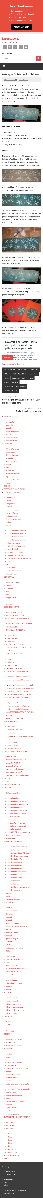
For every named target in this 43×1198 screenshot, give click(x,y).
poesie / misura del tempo (17, 874)
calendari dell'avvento (16, 546)
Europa (8, 585)
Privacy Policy (10, 1171)
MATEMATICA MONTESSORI (17, 697)
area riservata (8, 1180)
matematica (10, 470)
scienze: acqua (11, 998)
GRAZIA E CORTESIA (14, 668)
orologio (9, 935)
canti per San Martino (14, 959)
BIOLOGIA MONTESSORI (15, 630)
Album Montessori (13, 449)
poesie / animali (13, 850)
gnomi (8, 1071)
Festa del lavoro (12, 513)
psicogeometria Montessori (18, 709)
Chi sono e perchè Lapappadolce (15, 1190)
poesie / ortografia (14, 877)
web (5, 1158)
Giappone (9, 588)
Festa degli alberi (12, 510)
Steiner (8, 989)
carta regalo (9, 364)
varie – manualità (12, 1114)
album (6, 1185)
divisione (9, 914)
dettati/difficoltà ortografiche (19, 832)
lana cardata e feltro (13, 1074)
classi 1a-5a (11, 1149)
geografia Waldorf (13, 763)
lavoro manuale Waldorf (15, 769)
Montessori (10, 986)
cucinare (10, 726)
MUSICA (7, 951)
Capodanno (10, 497)
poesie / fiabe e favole (16, 859)
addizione (9, 907)
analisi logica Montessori (18, 691)
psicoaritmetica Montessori (18, 706)
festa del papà (11, 516)
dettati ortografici (13, 793)
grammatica (10, 838)
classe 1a (10, 1134)
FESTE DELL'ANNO (19, 374)
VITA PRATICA (11, 721)
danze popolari (11, 965)
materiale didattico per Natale (19, 558)
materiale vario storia (14, 1045)
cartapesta (11, 1065)
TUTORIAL (8, 1048)
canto (8, 962)
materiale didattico (13, 473)
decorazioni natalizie (15, 552)
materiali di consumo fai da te (17, 1084)
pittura (6, 382)
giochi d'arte (33, 374)
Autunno (9, 1021)
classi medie (12, 1152)
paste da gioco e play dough (18, 1089)
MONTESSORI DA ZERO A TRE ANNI (20, 712)
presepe (10, 561)
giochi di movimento (14, 612)
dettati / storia (13, 820)
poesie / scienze (13, 881)
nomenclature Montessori (16, 480)
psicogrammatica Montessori (18, 680)
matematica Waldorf (14, 772)
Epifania (9, 506)
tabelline (9, 945)
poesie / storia (13, 884)
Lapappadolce (10, 38)
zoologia (10, 641)
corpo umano (12, 638)
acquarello (10, 422)
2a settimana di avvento (16, 533)
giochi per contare (13, 923)
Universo (9, 604)
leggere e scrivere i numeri (16, 926)
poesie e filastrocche (14, 841)
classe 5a (10, 1146)
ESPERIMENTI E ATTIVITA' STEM (18, 647)
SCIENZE (7, 992)
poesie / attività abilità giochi (18, 853)
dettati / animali (13, 798)
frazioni (9, 917)
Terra (8, 601)
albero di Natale (13, 543)
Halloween (10, 522)
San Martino (10, 567)
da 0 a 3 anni (22, 369)
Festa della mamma (13, 519)
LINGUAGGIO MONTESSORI (17, 671)
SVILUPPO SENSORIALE (15, 718)
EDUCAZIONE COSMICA (15, 644)
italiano (8, 467)
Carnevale (10, 500)
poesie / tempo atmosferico (18, 887)
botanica (10, 635)
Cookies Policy (11, 1174)
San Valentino (11, 574)
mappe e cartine (12, 597)
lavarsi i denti (12, 745)
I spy (9, 659)
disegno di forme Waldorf (16, 760)
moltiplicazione (12, 932)
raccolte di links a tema (15, 1101)
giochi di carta (11, 461)
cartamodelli (10, 452)
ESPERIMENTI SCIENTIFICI (14, 489)
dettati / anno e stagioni (16, 801)
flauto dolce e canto (13, 971)
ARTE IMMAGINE (9, 369)
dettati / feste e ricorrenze (17, 804)
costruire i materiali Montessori (18, 1068)
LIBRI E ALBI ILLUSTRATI (13, 784)
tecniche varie (11, 440)
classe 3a (10, 1140)
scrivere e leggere (13, 899)
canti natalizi (11, 956)
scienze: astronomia (13, 1004)
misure (8, 929)
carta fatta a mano (14, 1062)
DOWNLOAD (9, 443)
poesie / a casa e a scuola (17, 847)
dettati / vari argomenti (16, 826)
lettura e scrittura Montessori (18, 677)
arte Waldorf (11, 756)
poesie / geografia (14, 862)
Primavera (10, 1031)
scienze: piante (11, 1013)
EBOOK (7, 486)
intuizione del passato (14, 1039)
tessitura (9, 1111)
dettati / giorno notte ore (17, 810)
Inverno (6, 378)
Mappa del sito (9, 1193)
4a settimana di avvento (16, 540)
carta (8, 1057)
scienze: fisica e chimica (15, 1010)
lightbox (10, 662)
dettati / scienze (13, 816)
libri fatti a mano (12, 1077)
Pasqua (8, 564)
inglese (8, 464)
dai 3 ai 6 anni (34, 369)
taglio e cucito (11, 1107)
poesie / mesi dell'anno (16, 871)
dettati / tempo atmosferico (18, 823)
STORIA (9, 715)
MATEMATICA (9, 902)
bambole (9, 1054)
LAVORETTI (8, 781)
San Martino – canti (13, 571)
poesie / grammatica (15, 865)
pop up (8, 1098)
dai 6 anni (7, 374)
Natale (30, 378)
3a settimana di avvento (16, 537)
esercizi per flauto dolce (15, 968)
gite (7, 591)
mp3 (7, 476)
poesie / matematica (15, 868)
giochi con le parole (13, 835)
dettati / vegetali (14, 829)
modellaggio (10, 428)
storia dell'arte (11, 437)
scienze (9, 483)
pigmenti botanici (12, 431)
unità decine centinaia (14, 948)
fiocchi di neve (19, 364)
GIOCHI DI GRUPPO (11, 607)
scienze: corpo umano (14, 1007)
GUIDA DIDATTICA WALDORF (15, 751)
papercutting (11, 1092)
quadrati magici (12, 938)
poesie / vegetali (14, 890)
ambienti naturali (12, 582)
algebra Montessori (15, 703)
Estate (8, 1024)
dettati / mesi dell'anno (16, 813)
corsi (5, 1182)
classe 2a (10, 1137)
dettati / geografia (14, 807)
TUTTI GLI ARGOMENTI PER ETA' (15, 386)
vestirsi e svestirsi (14, 748)
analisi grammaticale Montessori (22, 688)
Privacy (6, 1167)
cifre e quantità (12, 911)
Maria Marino (23, 80)
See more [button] (7, 357)
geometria (10, 920)
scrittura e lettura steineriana (17, 775)
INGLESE (7, 778)
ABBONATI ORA (21, 27)
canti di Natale (13, 549)
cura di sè (11, 733)
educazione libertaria (14, 983)
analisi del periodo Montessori (21, 685)
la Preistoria (10, 1042)
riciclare (9, 1104)
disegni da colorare (13, 455)
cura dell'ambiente (14, 729)
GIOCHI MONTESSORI (14, 654)
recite (8, 896)
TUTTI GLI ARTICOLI (10, 391)
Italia (7, 594)
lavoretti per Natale (18, 378)
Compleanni (10, 503)
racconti (9, 893)
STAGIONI (14, 382)
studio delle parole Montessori (19, 694)
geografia (9, 458)
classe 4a (10, 1143)
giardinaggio (12, 742)
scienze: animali (12, 1001)
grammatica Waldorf (14, 766)
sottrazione (10, 941)
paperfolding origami (14, 1095)
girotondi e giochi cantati (15, 615)
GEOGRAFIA (9, 577)
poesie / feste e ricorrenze (17, 856)
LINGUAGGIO (9, 787)
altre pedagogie (12, 980)
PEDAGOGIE (9, 975)
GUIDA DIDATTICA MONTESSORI (17, 618)
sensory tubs (12, 665)
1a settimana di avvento (16, 530)
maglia (8, 1081)
